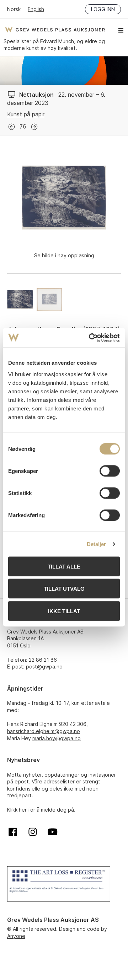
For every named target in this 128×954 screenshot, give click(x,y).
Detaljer (96, 544)
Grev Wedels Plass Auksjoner (55, 29)
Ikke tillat (64, 611)
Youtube (52, 832)
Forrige (11, 126)
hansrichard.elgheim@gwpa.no (43, 731)
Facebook (12, 832)
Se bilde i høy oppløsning (64, 255)
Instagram (32, 832)
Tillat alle (64, 566)
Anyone (16, 936)
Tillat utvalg (64, 589)
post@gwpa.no (44, 666)
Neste (34, 126)
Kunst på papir (25, 114)
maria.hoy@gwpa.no (56, 738)
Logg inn (103, 9)
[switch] (110, 470)
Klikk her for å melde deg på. (41, 810)
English (36, 9)
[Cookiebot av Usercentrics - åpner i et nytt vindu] (90, 337)
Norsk (14, 9)
